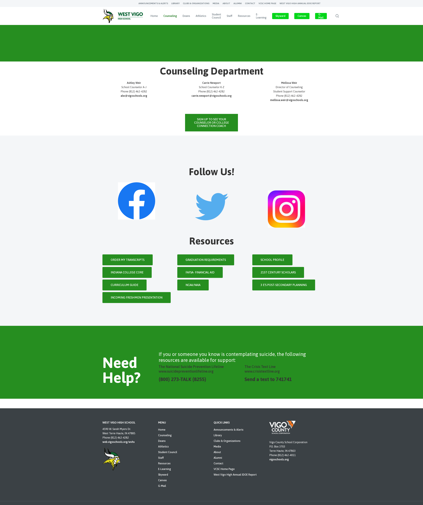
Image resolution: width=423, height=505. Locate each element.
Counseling (165, 435)
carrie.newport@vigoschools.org (212, 95)
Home (161, 429)
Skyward (163, 474)
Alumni (218, 457)
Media (217, 446)
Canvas (162, 480)
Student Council (167, 452)
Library (218, 435)
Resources (164, 463)
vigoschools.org (279, 459)
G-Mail (162, 485)
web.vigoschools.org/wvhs (118, 441)
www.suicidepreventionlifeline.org (186, 371)
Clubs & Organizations (227, 440)
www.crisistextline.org (262, 371)
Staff (161, 457)
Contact (218, 463)
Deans (162, 440)
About (217, 452)
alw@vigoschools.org (134, 95)
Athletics (163, 446)
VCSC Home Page (224, 468)
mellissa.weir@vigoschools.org (289, 100)
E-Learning (164, 468)
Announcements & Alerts (228, 429)
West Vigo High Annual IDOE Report (235, 474)
